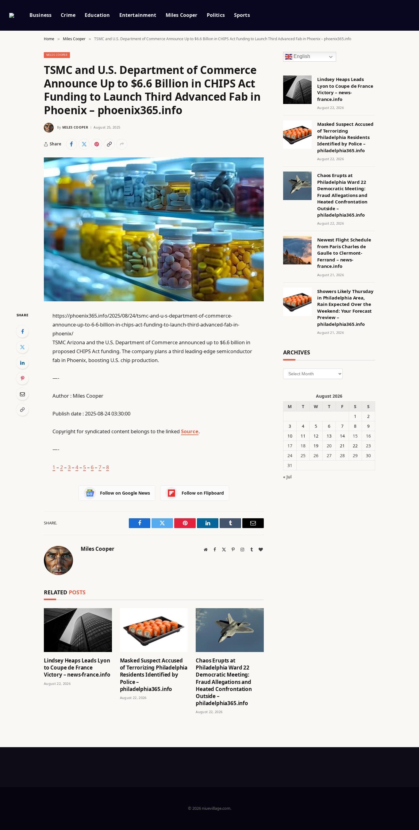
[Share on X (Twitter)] (84, 144)
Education (97, 15)
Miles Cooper (182, 15)
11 (303, 436)
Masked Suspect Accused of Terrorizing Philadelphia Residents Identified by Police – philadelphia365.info (153, 674)
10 (289, 436)
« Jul (287, 477)
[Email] (22, 394)
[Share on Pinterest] (96, 144)
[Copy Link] (109, 144)
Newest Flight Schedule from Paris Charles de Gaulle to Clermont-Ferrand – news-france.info (344, 253)
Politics (216, 15)
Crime (68, 15)
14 (342, 436)
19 (315, 446)
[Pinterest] (22, 378)
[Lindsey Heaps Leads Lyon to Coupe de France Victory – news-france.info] (78, 630)
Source (189, 431)
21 (342, 446)
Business (40, 15)
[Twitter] (22, 347)
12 (315, 436)
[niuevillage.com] (11, 15)
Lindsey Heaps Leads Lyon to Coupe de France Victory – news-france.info (77, 667)
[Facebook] (22, 331)
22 (355, 446)
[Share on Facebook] (71, 144)
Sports (242, 15)
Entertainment (137, 15)
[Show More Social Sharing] (121, 144)
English (301, 56)
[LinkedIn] (22, 363)
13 (329, 436)
